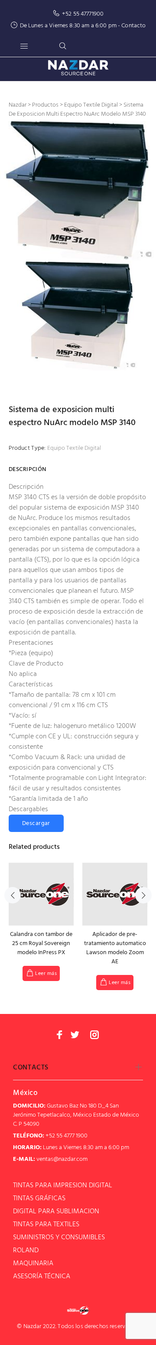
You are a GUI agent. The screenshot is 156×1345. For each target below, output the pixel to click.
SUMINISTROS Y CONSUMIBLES (59, 1237)
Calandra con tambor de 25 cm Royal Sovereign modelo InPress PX (41, 943)
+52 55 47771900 (83, 14)
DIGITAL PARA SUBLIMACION (56, 1211)
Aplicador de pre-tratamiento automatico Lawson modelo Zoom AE (115, 948)
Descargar (36, 823)
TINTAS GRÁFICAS (39, 1198)
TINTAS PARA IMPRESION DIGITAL (62, 1185)
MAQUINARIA (33, 1263)
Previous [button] (12, 895)
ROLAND (26, 1250)
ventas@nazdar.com (62, 1159)
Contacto (133, 26)
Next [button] (143, 895)
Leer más (46, 973)
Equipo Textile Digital (74, 448)
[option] (78, 191)
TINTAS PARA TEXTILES (46, 1224)
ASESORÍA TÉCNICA (41, 1276)
